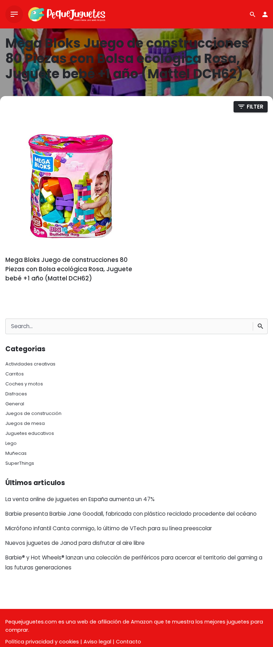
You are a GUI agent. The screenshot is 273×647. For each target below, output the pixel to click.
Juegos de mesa (25, 423)
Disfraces (16, 393)
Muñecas (16, 453)
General (14, 403)
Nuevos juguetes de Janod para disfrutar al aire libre (75, 543)
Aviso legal (97, 641)
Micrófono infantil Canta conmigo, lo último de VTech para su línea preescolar (108, 528)
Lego (11, 443)
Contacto (128, 641)
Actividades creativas (30, 364)
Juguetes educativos (29, 433)
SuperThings (19, 463)
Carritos (14, 373)
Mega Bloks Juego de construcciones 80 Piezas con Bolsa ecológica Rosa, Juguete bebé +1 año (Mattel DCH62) (68, 269)
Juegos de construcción (33, 413)
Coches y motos (24, 383)
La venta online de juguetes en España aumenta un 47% (80, 499)
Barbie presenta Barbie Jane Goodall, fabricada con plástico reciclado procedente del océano (131, 513)
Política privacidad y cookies (42, 641)
